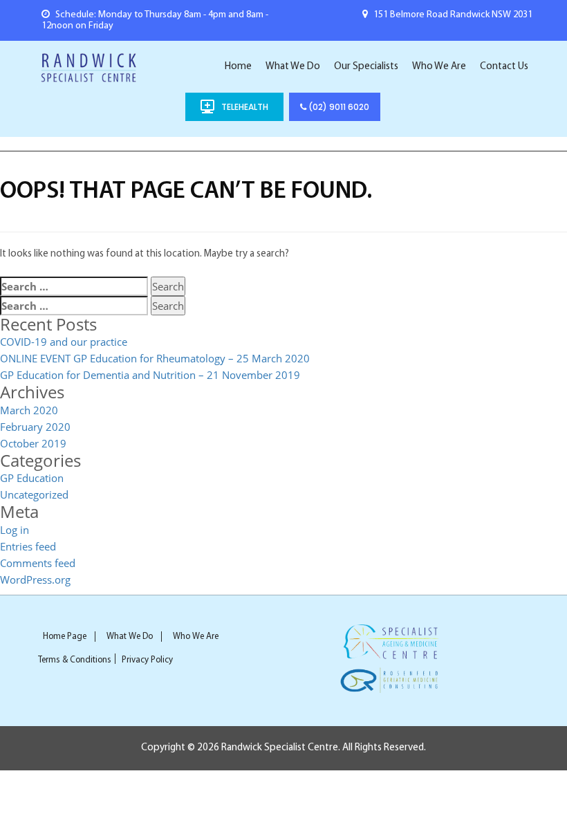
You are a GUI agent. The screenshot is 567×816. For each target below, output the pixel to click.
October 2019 (33, 443)
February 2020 (35, 427)
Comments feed (37, 563)
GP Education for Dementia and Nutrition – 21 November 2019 (150, 375)
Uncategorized (34, 494)
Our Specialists (366, 67)
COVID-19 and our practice (63, 342)
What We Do (293, 67)
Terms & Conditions (74, 660)
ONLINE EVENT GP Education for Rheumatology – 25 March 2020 (155, 358)
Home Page (64, 636)
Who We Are (439, 67)
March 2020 (29, 410)
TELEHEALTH (244, 107)
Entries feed (28, 546)
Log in (14, 530)
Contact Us (504, 67)
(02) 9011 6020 (337, 107)
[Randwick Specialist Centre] (89, 66)
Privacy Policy (147, 660)
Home (238, 67)
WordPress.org (35, 579)
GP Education (32, 478)
